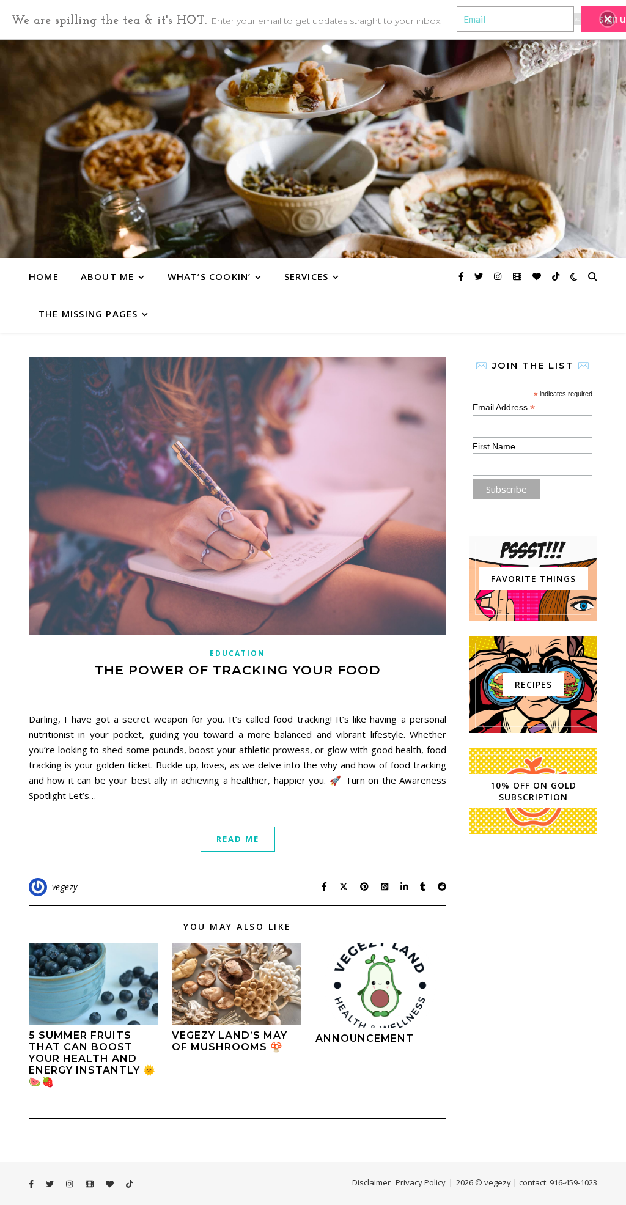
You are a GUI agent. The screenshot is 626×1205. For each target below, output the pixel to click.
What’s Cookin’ (209, 276)
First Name (494, 446)
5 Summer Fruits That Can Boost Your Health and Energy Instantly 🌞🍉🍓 (92, 1059)
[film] (518, 276)
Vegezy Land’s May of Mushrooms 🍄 (229, 1041)
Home (44, 276)
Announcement (364, 1038)
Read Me (237, 838)
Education (237, 653)
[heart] (537, 276)
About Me (107, 276)
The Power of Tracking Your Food (238, 669)
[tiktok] (555, 276)
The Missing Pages (88, 314)
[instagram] (499, 276)
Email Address (504, 407)
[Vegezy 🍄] (313, 148)
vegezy (65, 887)
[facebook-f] (462, 276)
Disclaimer (371, 1182)
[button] (607, 19)
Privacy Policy (421, 1182)
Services (306, 276)
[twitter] (479, 276)
